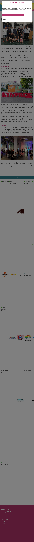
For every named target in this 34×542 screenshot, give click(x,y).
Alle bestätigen (13, 15)
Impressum (4, 19)
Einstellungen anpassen (13, 12)
